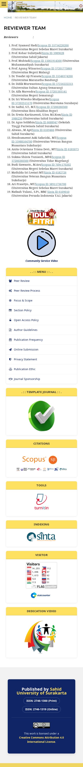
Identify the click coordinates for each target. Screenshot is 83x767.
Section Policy (22, 310)
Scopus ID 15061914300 (46, 61)
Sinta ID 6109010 (58, 192)
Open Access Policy (26, 320)
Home (8, 17)
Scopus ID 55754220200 (53, 45)
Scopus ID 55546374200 (57, 76)
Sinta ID (43, 130)
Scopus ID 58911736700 (50, 184)
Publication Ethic (25, 369)
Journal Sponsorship (27, 379)
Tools (41, 485)
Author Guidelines (25, 330)
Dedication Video (41, 611)
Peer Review (22, 281)
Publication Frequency (28, 339)
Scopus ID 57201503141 (51, 91)
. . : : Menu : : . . (41, 272)
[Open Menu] (4, 4)
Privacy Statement (25, 359)
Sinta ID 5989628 (53, 53)
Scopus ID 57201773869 (56, 68)
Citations (41, 443)
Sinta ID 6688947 (47, 122)
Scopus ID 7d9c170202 (56, 164)
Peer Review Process (27, 290)
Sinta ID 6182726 (55, 172)
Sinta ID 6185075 (68, 149)
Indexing (41, 524)
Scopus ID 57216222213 (57, 84)
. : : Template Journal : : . (41, 392)
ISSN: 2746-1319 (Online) (41, 709)
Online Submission (26, 349)
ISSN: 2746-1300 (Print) (41, 701)
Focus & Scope (23, 300)
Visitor (41, 555)
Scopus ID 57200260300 (52, 107)
